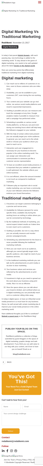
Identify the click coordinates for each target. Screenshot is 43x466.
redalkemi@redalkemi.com (15, 441)
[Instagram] (11, 450)
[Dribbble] (15, 450)
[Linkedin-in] (3, 450)
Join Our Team (9, 460)
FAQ (30, 460)
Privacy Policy (21, 460)
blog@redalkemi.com (21, 354)
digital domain (24, 55)
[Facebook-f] (7, 450)
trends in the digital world (24, 66)
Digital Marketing (10, 47)
